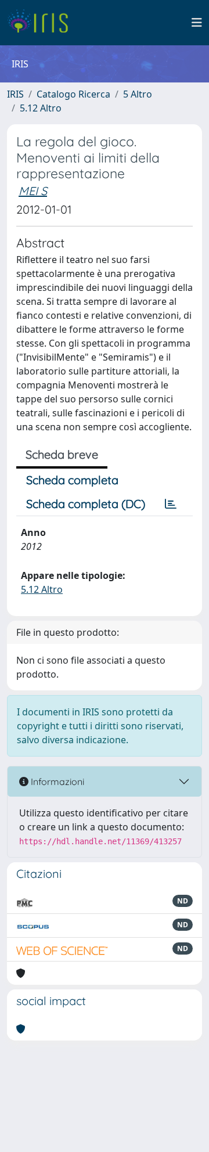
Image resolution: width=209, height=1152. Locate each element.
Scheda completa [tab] (72, 480)
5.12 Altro (41, 108)
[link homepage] (42, 22)
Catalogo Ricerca (73, 94)
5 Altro (137, 94)
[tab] (170, 504)
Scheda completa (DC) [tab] (85, 503)
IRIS (15, 94)
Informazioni (56, 781)
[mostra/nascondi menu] (197, 22)
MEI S (33, 190)
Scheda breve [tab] (62, 454)
